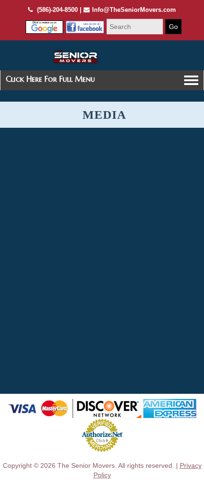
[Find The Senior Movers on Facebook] (45, 26)
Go (173, 26)
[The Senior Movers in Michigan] (75, 56)
